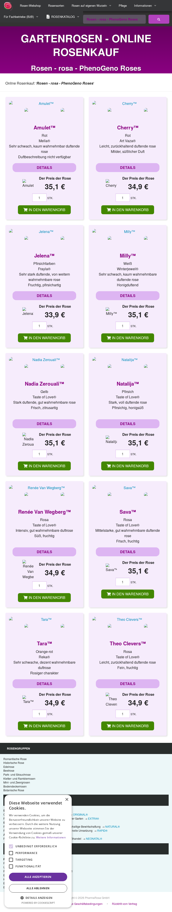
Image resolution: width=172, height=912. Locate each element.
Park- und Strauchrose (17, 774)
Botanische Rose (13, 790)
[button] (38, 897)
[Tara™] (44, 619)
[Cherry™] (127, 103)
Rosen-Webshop (30, 5)
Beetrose (8, 770)
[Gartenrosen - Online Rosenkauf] (158, 19)
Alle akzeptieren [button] (38, 877)
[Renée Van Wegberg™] (44, 487)
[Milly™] (127, 231)
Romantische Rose (15, 759)
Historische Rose (13, 763)
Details (44, 167)
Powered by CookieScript (38, 902)
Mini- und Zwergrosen (16, 782)
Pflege (123, 5)
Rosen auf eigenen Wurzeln (89, 5)
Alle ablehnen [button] (37, 888)
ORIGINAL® (80, 814)
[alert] (38, 851)
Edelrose (8, 767)
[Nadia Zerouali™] (44, 359)
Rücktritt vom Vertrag (124, 904)
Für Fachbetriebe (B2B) (19, 17)
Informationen (143, 5)
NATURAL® (112, 826)
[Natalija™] (127, 359)
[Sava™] (127, 487)
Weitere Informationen (51, 837)
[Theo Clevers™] (127, 619)
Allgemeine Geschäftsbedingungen (81, 904)
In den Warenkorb (46, 209)
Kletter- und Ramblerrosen (19, 778)
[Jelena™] (44, 231)
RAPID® (102, 830)
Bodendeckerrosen (15, 786)
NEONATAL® (94, 838)
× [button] (66, 799)
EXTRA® (93, 818)
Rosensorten (56, 5)
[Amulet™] (44, 103)
